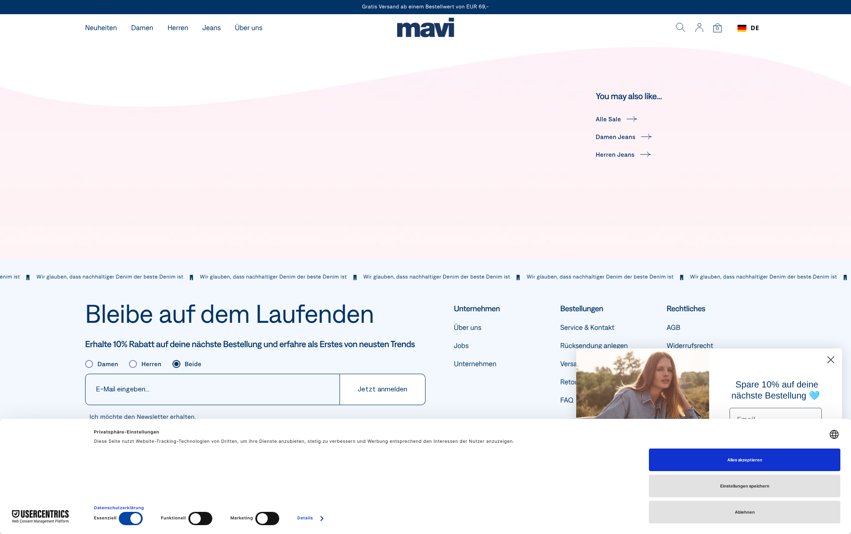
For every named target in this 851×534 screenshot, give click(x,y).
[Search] (681, 28)
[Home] (425, 28)
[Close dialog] (831, 360)
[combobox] (748, 28)
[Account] (699, 28)
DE (755, 28)
